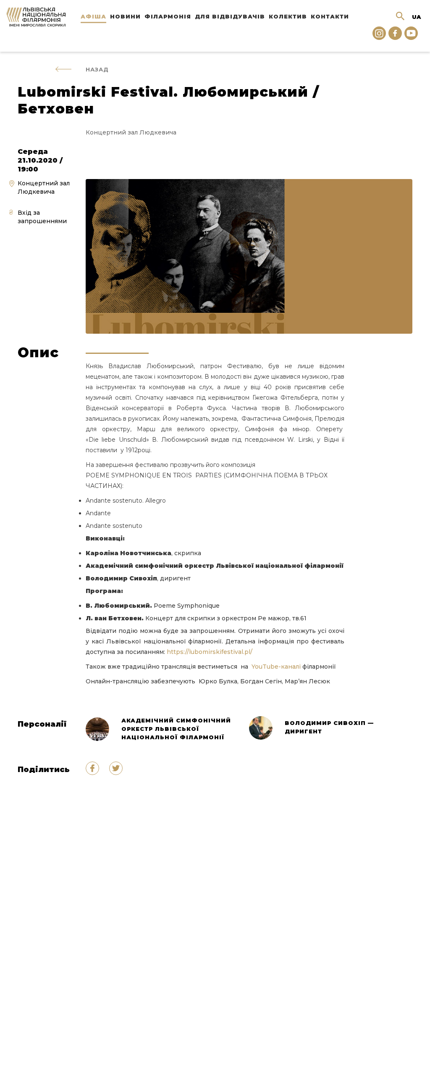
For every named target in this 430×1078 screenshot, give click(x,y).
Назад (97, 69)
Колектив (288, 16)
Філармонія (167, 16)
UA (416, 16)
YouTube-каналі (276, 666)
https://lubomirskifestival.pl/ (208, 652)
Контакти (330, 16)
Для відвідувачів (230, 16)
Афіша (93, 16)
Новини (125, 16)
